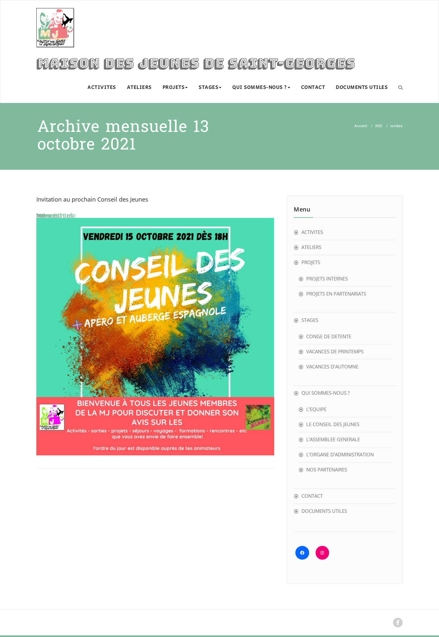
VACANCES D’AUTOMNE (332, 366)
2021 (378, 126)
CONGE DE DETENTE (328, 336)
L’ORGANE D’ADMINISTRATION (340, 454)
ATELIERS (139, 87)
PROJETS (174, 87)
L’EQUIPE (316, 409)
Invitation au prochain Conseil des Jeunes (92, 199)
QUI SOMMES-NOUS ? (259, 87)
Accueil (360, 126)
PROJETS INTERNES (327, 278)
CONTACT (313, 87)
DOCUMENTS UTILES (362, 87)
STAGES (208, 87)
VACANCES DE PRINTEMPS (334, 351)
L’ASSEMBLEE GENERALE (333, 439)
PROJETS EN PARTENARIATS (336, 293)
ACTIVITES (101, 87)
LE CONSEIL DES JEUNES (332, 424)
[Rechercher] (400, 87)
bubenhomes (54, 215)
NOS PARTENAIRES (326, 469)
